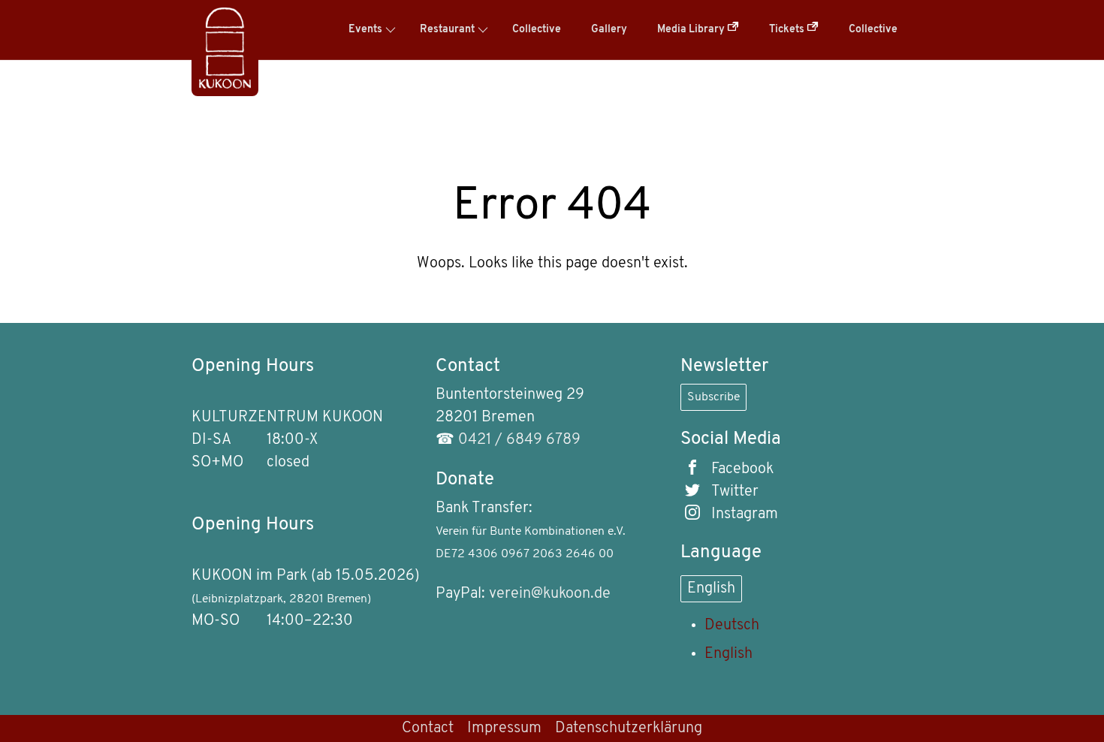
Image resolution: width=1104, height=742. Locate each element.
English (711, 588)
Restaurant (447, 29)
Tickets (788, 29)
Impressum (504, 728)
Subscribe (713, 397)
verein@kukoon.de (550, 594)
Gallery (609, 29)
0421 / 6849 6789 (519, 440)
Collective (536, 29)
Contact (428, 728)
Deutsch (731, 625)
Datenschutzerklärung (628, 728)
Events (365, 29)
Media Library (692, 29)
